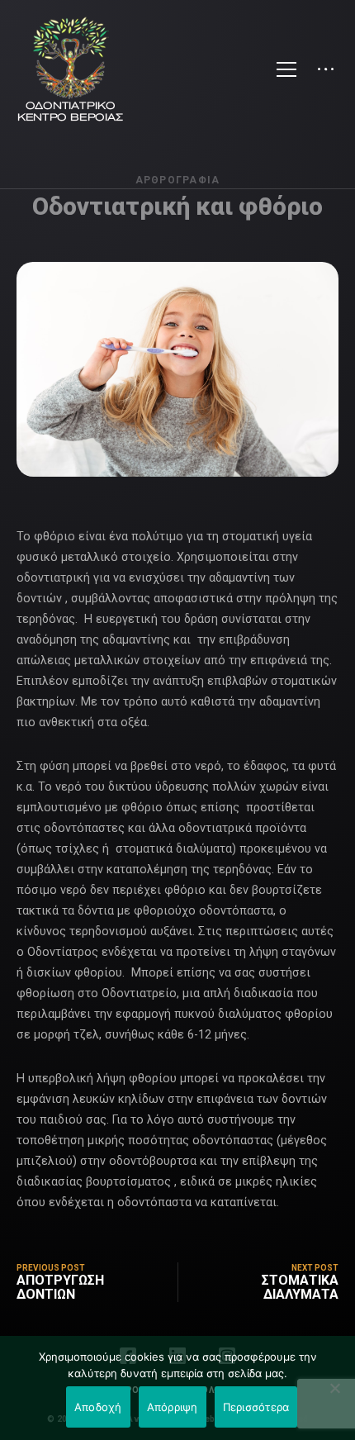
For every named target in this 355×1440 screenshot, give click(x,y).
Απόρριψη (172, 1407)
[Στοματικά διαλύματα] (258, 1282)
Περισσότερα (256, 1407)
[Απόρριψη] (334, 1388)
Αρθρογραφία (177, 180)
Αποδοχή (98, 1407)
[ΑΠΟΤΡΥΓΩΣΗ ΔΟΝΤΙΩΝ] (97, 1282)
